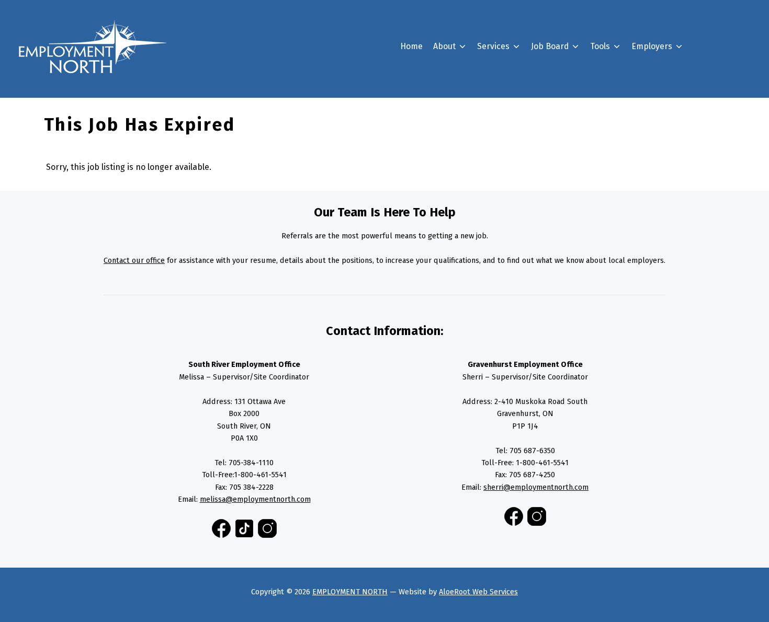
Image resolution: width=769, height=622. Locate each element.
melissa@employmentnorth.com (255, 499)
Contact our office (134, 260)
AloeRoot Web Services (478, 591)
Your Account (573, 166)
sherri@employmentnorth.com (536, 487)
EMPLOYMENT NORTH (350, 591)
